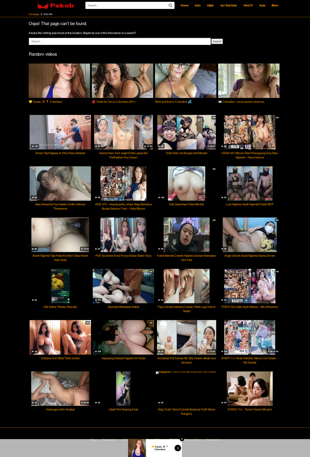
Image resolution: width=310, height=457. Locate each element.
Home (184, 5)
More (275, 5)
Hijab (210, 5)
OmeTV (248, 5)
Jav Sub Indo (228, 5)
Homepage (34, 14)
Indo (198, 5)
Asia (262, 5)
